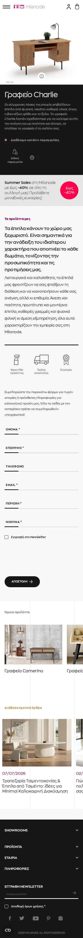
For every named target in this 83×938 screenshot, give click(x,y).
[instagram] (61, 918)
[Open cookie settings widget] (7, 930)
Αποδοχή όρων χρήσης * (28, 906)
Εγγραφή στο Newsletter (28, 537)
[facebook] (10, 918)
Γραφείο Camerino (24, 671)
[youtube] (36, 918)
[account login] (68, 6)
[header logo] (29, 7)
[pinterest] (48, 918)
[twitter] (21, 918)
